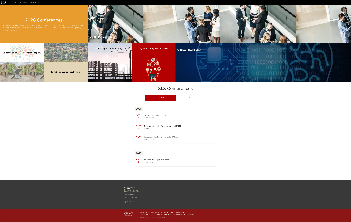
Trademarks (167, 214)
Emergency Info (180, 212)
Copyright (159, 214)
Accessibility (190, 214)
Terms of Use (144, 214)
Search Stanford (169, 212)
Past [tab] (191, 98)
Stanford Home (145, 212)
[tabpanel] (44, 24)
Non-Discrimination (179, 214)
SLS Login (126, 203)
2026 (138, 108)
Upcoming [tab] (160, 98)
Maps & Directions (156, 212)
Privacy (152, 214)
